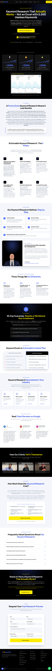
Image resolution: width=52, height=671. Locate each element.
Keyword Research (22, 662)
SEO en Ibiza (21, 664)
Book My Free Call (26, 592)
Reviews (35, 1)
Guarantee (30, 1)
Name (11, 616)
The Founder (43, 657)
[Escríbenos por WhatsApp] (49, 668)
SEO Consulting (22, 657)
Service (17, 1)
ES (2, 668)
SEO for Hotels (32, 653)
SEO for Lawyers (33, 655)
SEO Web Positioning (23, 653)
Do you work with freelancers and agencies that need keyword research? (21, 559)
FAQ (38, 1)
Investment (25, 1)
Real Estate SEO (33, 657)
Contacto (42, 660)
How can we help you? (14, 626)
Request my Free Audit (26, 518)
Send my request (26, 640)
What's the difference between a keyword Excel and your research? (20, 546)
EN (4, 668)
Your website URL (29, 621)
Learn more (5, 403)
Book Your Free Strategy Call (26, 30)
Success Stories (43, 655)
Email (27, 616)
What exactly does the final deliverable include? (16, 555)
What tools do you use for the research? (14, 563)
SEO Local (21, 655)
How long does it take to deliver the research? (15, 550)
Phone (11, 621)
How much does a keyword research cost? (15, 542)
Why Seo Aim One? (44, 653)
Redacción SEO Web (22, 660)
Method (21, 1)
